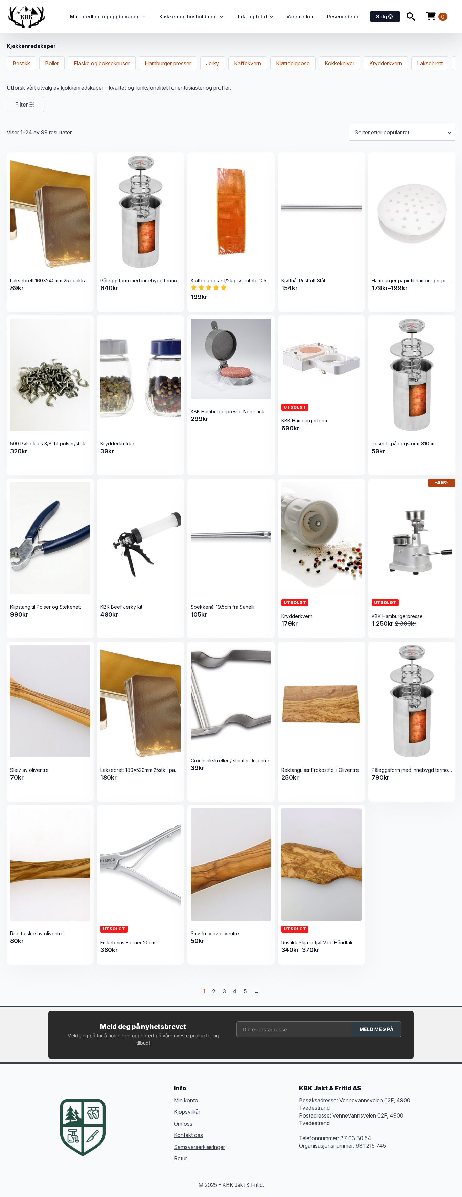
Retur (180, 1158)
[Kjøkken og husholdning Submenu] (223, 16)
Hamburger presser (168, 63)
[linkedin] (157, 1117)
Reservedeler (343, 16)
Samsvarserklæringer (199, 1147)
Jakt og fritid (251, 16)
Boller (52, 63)
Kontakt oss (188, 1135)
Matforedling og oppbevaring (105, 16)
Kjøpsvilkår (187, 1111)
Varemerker (300, 16)
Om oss (183, 1123)
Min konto (186, 1100)
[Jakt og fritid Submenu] (273, 16)
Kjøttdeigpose (293, 63)
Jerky (212, 63)
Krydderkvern (385, 63)
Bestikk (21, 63)
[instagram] (145, 1117)
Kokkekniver (339, 63)
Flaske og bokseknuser (102, 63)
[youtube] (120, 1129)
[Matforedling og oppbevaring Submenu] (146, 16)
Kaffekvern (247, 63)
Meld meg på (376, 1029)
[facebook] (120, 1117)
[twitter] (133, 1117)
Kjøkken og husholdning (188, 16)
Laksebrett (430, 63)
